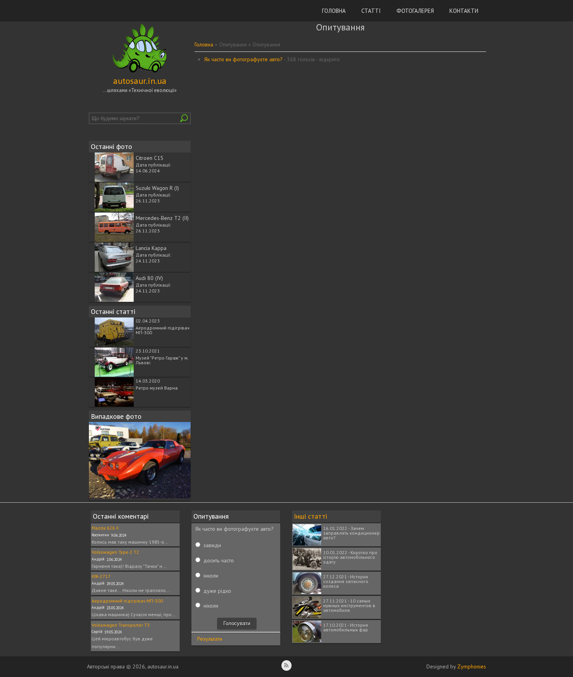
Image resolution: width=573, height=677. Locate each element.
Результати (209, 638)
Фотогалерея (415, 10)
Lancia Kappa (151, 248)
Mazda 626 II (105, 528)
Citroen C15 (149, 157)
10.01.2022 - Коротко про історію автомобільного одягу (350, 557)
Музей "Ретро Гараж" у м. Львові (162, 360)
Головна (334, 10)
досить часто (218, 560)
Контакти (463, 10)
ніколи (210, 605)
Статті (371, 10)
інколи (210, 575)
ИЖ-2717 (101, 576)
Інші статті (310, 516)
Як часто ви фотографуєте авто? (243, 59)
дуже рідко (217, 590)
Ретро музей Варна (157, 388)
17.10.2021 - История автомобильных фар (345, 627)
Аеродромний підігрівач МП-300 (162, 330)
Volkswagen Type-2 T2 (115, 552)
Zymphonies (471, 666)
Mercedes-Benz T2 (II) (162, 218)
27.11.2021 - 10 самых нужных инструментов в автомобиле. (349, 605)
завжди (212, 545)
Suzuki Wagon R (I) (157, 187)
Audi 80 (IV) (149, 278)
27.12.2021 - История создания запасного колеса (345, 581)
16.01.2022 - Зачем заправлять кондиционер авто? (351, 533)
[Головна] (140, 72)
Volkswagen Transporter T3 (121, 625)
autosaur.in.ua (139, 80)
